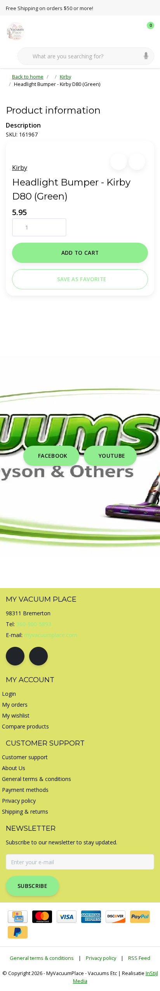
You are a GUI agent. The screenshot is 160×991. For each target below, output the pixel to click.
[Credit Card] (18, 916)
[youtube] (38, 656)
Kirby (19, 167)
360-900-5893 (33, 624)
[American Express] (91, 916)
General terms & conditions (42, 957)
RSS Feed (139, 957)
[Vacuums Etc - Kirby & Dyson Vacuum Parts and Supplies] (20, 30)
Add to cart (80, 252)
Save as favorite (81, 279)
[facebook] (15, 656)
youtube (112, 455)
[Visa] (67, 916)
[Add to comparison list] (137, 161)
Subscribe (32, 885)
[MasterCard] (42, 916)
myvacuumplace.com (50, 635)
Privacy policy (101, 957)
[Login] (117, 31)
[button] (118, 161)
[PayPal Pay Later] (18, 932)
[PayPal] (140, 916)
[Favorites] (132, 31)
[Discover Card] (115, 916)
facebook (53, 455)
